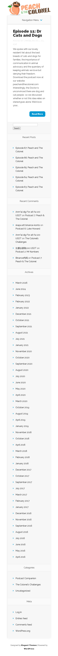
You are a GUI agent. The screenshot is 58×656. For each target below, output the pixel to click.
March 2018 (21, 451)
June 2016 (20, 544)
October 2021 (22, 320)
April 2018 (20, 445)
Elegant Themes (29, 645)
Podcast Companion (26, 578)
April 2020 (21, 395)
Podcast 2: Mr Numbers (27, 251)
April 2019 (20, 420)
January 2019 (22, 426)
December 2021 (23, 314)
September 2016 (24, 526)
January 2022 (22, 307)
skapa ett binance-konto (28, 225)
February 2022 (23, 301)
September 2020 (24, 364)
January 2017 (22, 507)
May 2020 (20, 388)
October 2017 (22, 476)
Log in (19, 612)
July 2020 (20, 376)
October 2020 (23, 357)
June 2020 (21, 382)
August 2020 (22, 370)
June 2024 (21, 289)
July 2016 (20, 538)
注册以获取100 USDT (26, 248)
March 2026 (21, 283)
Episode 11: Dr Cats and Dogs (27, 33)
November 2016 (24, 519)
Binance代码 (22, 258)
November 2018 (24, 432)
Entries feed (21, 618)
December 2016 (23, 513)
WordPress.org (23, 631)
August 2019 (22, 413)
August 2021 (22, 332)
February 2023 (23, 295)
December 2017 (23, 469)
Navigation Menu (30, 20)
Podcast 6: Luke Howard (28, 228)
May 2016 (20, 550)
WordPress (29, 649)
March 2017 (21, 494)
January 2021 (22, 345)
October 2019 (22, 407)
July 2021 (20, 339)
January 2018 (22, 463)
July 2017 (20, 488)
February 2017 (23, 501)
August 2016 (22, 532)
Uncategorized (23, 591)
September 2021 (24, 326)
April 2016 (20, 557)
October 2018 (22, 438)
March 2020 (21, 401)
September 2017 (24, 482)
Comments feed (24, 624)
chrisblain (29, 41)
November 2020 (24, 351)
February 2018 (23, 457)
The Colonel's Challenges (28, 584)
